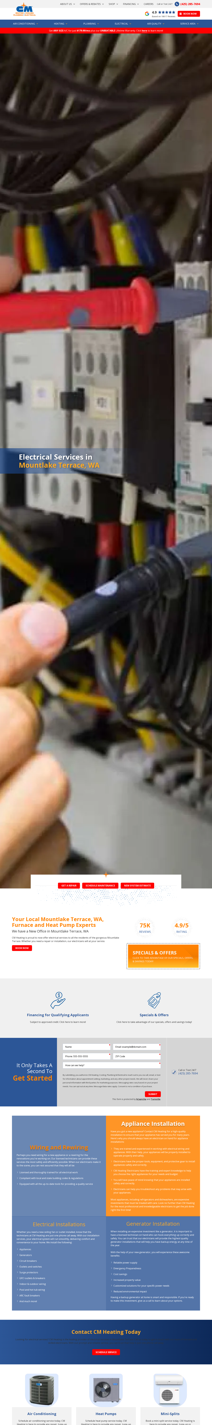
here (144, 30)
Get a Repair (68, 885)
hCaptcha (141, 1099)
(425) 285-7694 (190, 4)
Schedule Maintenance (100, 885)
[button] (67, 4)
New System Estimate (137, 885)
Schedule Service (106, 1352)
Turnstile (155, 1099)
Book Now (190, 13)
